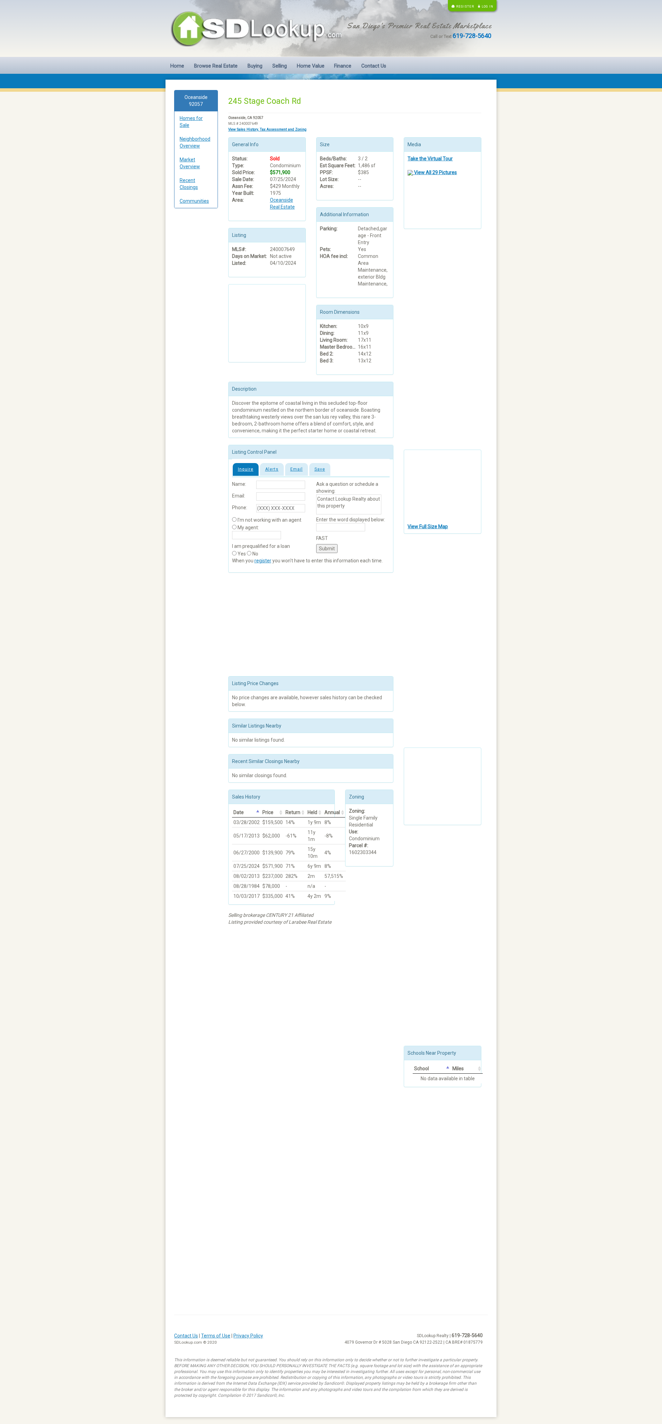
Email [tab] (296, 469)
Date (238, 812)
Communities (194, 201)
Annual (332, 812)
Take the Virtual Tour (430, 158)
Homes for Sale (191, 122)
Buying (255, 66)
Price (267, 812)
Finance (342, 66)
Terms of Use (215, 1335)
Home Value (310, 66)
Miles (458, 1068)
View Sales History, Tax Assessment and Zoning (267, 129)
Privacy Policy (248, 1335)
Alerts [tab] (272, 469)
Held (312, 812)
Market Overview (190, 163)
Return (292, 812)
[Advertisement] (196, 318)
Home (177, 66)
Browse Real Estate (216, 66)
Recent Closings (189, 184)
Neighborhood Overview (195, 142)
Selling (279, 66)
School (421, 1068)
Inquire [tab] (245, 469)
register (262, 560)
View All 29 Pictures (435, 172)
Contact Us (373, 66)
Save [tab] (319, 469)
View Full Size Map (428, 526)
